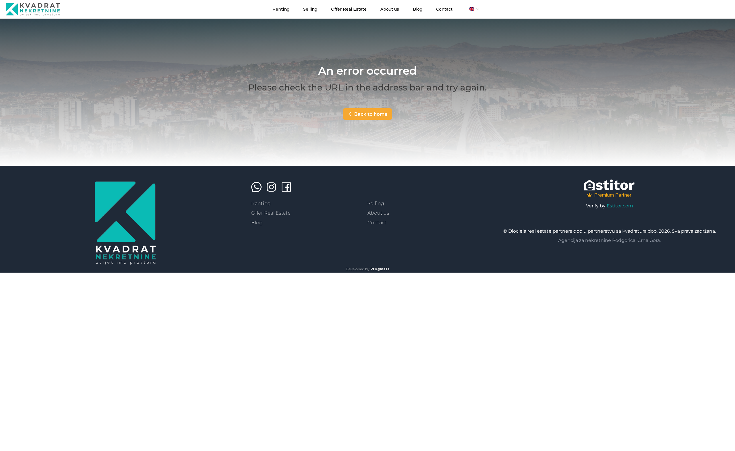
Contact (377, 223)
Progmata (380, 269)
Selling (376, 203)
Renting (261, 203)
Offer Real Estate (271, 213)
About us (378, 213)
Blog (257, 223)
